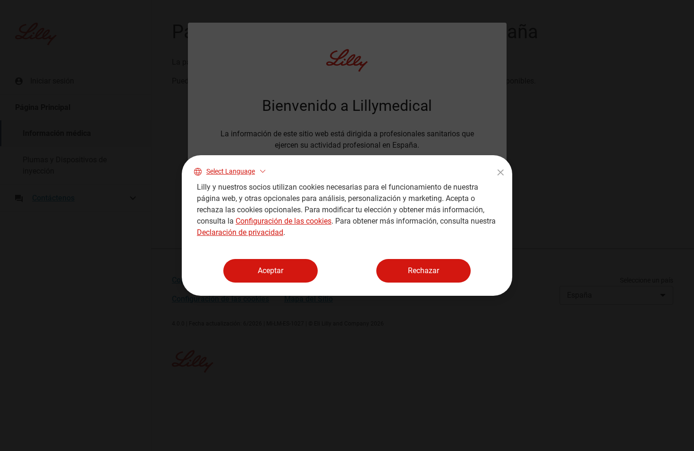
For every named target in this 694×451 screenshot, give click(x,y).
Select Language (230, 171)
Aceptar (270, 270)
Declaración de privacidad (240, 232)
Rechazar (423, 270)
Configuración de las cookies (283, 221)
